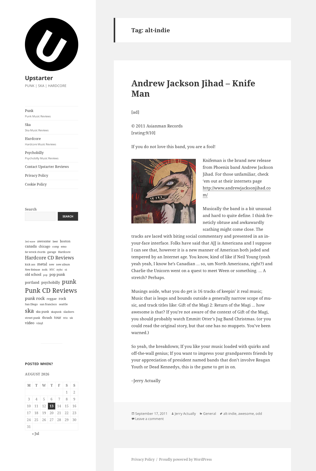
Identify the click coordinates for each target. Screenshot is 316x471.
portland (32, 282)
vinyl (39, 323)
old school (33, 274)
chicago (44, 246)
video (29, 322)
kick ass (30, 264)
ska (29, 311)
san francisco (48, 304)
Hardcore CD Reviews (49, 257)
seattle (63, 304)
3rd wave (30, 241)
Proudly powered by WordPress (185, 459)
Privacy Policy (36, 175)
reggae (52, 299)
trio (65, 317)
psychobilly (50, 282)
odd (259, 413)
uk (71, 317)
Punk (38, 113)
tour (57, 317)
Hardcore (40, 141)
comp (55, 246)
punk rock (35, 298)
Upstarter (39, 78)
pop (45, 274)
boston (65, 241)
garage (51, 252)
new (51, 264)
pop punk (57, 274)
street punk (32, 318)
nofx (45, 269)
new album (63, 264)
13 (52, 406)
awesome (44, 241)
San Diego (31, 304)
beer (55, 241)
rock (62, 298)
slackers (68, 312)
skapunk (56, 311)
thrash (47, 317)
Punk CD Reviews (51, 290)
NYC (52, 269)
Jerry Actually (185, 413)
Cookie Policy (36, 184)
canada (31, 246)
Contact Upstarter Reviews (47, 166)
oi (66, 269)
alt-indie (229, 413)
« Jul (35, 433)
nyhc (60, 269)
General (209, 413)
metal (42, 264)
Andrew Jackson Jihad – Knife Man (193, 88)
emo (64, 246)
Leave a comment (149, 418)
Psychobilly (41, 155)
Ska (37, 127)
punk (69, 281)
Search (31, 209)
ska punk (42, 312)
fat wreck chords (35, 252)
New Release (32, 269)
